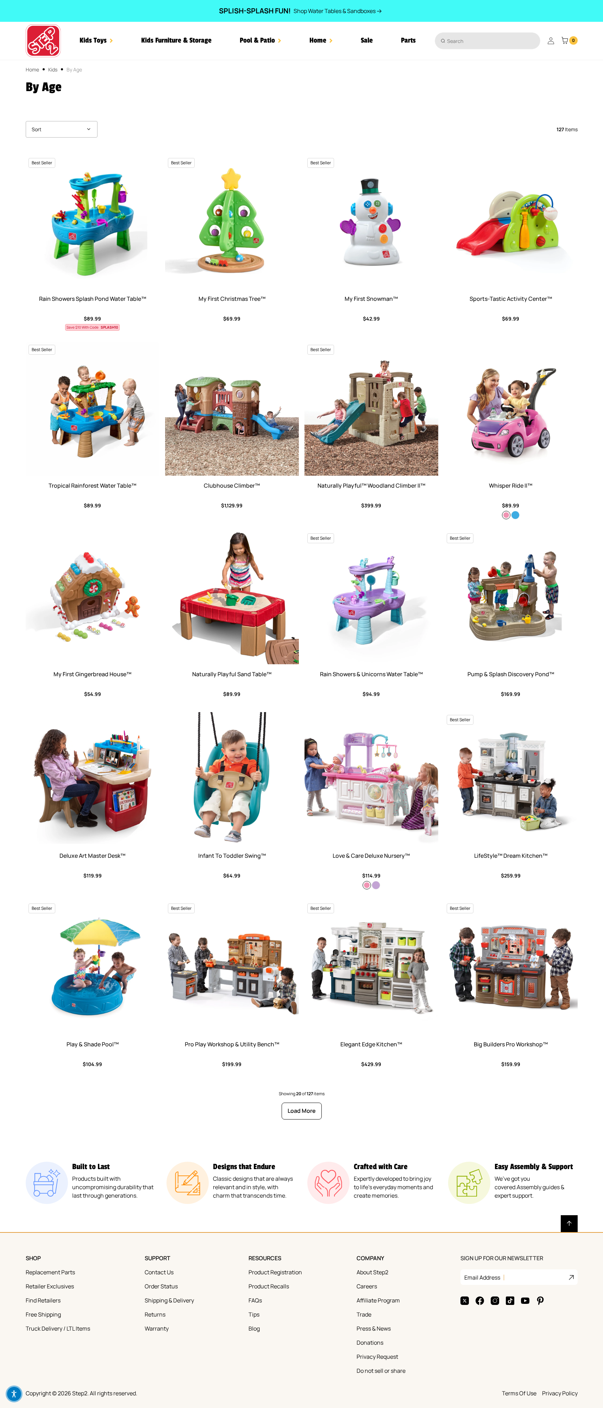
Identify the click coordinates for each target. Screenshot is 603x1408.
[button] (96, 40)
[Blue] (515, 515)
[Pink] (506, 515)
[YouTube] (525, 1300)
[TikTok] (510, 1300)
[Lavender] (376, 885)
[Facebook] (480, 1300)
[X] (464, 1300)
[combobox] (487, 40)
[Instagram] (495, 1300)
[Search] (443, 40)
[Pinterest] (540, 1300)
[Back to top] (569, 1223)
